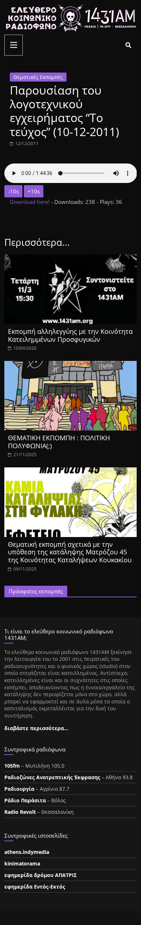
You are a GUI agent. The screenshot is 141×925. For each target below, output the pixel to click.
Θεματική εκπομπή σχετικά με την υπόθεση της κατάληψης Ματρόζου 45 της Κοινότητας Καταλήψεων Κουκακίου (70, 552)
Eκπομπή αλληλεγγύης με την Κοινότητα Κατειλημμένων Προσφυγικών (70, 335)
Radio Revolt (20, 811)
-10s (13, 191)
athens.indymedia (26, 851)
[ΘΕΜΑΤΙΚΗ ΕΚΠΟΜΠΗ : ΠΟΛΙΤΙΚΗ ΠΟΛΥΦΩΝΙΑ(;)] (70, 365)
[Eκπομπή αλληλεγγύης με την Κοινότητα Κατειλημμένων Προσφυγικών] (70, 258)
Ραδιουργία (19, 788)
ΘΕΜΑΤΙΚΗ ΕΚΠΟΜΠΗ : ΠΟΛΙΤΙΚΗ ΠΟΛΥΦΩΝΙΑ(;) (59, 441)
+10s (33, 191)
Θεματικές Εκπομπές (38, 77)
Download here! (30, 201)
